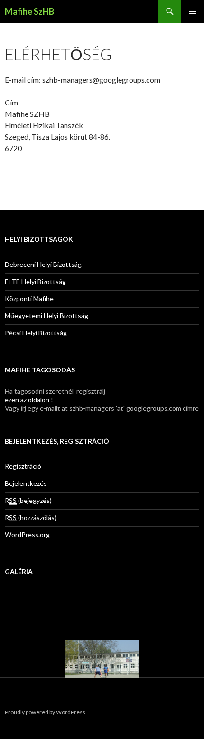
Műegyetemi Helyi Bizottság (46, 316)
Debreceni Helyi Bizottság (43, 264)
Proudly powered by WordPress (45, 712)
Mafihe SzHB (29, 11)
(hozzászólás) (30, 517)
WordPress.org (27, 535)
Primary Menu (192, 11)
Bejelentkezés (26, 483)
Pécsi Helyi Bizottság (36, 333)
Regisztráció (23, 466)
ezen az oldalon (27, 400)
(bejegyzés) (28, 500)
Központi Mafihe (29, 298)
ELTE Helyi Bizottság (35, 281)
